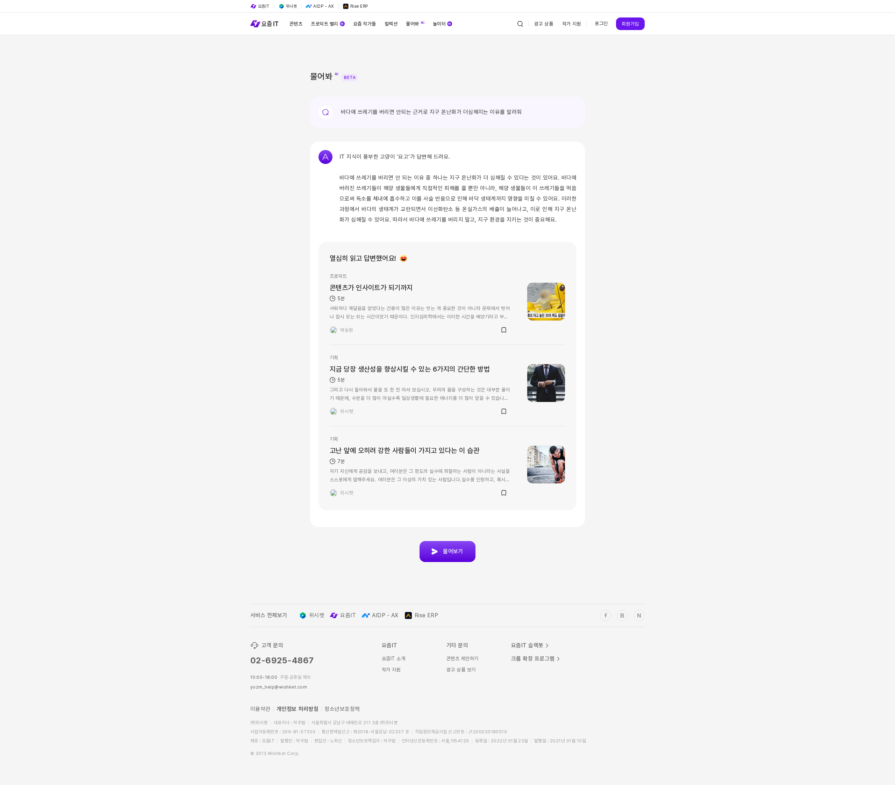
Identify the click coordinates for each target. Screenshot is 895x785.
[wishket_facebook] (605, 615)
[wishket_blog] (622, 615)
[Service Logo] (264, 23)
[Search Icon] (520, 24)
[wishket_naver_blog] (639, 615)
